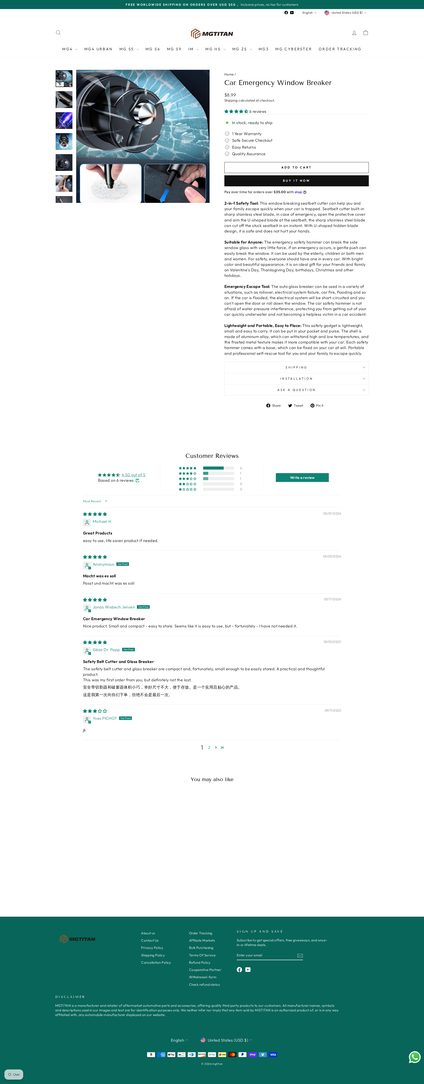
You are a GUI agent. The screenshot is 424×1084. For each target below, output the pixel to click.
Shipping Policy (153, 955)
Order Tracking (340, 49)
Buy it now (296, 181)
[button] (236, 111)
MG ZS (240, 49)
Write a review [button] (302, 477)
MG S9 (174, 49)
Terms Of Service (202, 955)
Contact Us (150, 940)
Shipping (231, 100)
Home (229, 74)
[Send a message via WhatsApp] (415, 1057)
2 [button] (209, 747)
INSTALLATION (296, 379)
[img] (95, 514)
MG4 (68, 49)
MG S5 (127, 49)
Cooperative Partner (205, 970)
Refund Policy (200, 962)
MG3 (264, 49)
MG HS (213, 49)
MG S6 (153, 49)
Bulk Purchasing (201, 948)
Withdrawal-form (203, 977)
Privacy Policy (152, 948)
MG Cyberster (293, 49)
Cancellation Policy (156, 962)
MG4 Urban (98, 49)
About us (148, 933)
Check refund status (204, 984)
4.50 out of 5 (133, 474)
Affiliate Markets (202, 940)
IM (191, 49)
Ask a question (296, 390)
